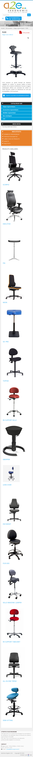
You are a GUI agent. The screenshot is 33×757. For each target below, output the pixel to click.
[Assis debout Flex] (16, 57)
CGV (4, 119)
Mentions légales (5, 753)
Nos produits (9, 28)
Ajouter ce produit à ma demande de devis (17, 95)
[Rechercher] (29, 15)
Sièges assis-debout (7, 34)
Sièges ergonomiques (19, 28)
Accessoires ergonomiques (10, 109)
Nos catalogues (7, 116)
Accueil (2, 28)
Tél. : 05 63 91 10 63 (14, 19)
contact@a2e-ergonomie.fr (12, 749)
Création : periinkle (26, 755)
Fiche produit (26, 32)
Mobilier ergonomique (9, 112)
